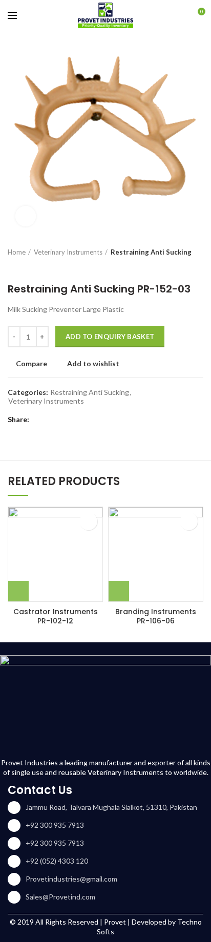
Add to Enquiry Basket (110, 336)
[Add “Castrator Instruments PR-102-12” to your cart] (18, 591)
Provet (115, 921)
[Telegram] (91, 420)
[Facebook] (39, 420)
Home (17, 252)
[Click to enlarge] (25, 216)
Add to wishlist (93, 363)
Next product (33, 267)
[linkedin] (78, 420)
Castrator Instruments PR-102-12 (55, 616)
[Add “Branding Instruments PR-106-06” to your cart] (119, 591)
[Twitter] (52, 420)
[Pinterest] (65, 420)
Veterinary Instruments (68, 252)
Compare (31, 363)
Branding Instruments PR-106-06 (155, 616)
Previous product (13, 267)
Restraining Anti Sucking (151, 252)
